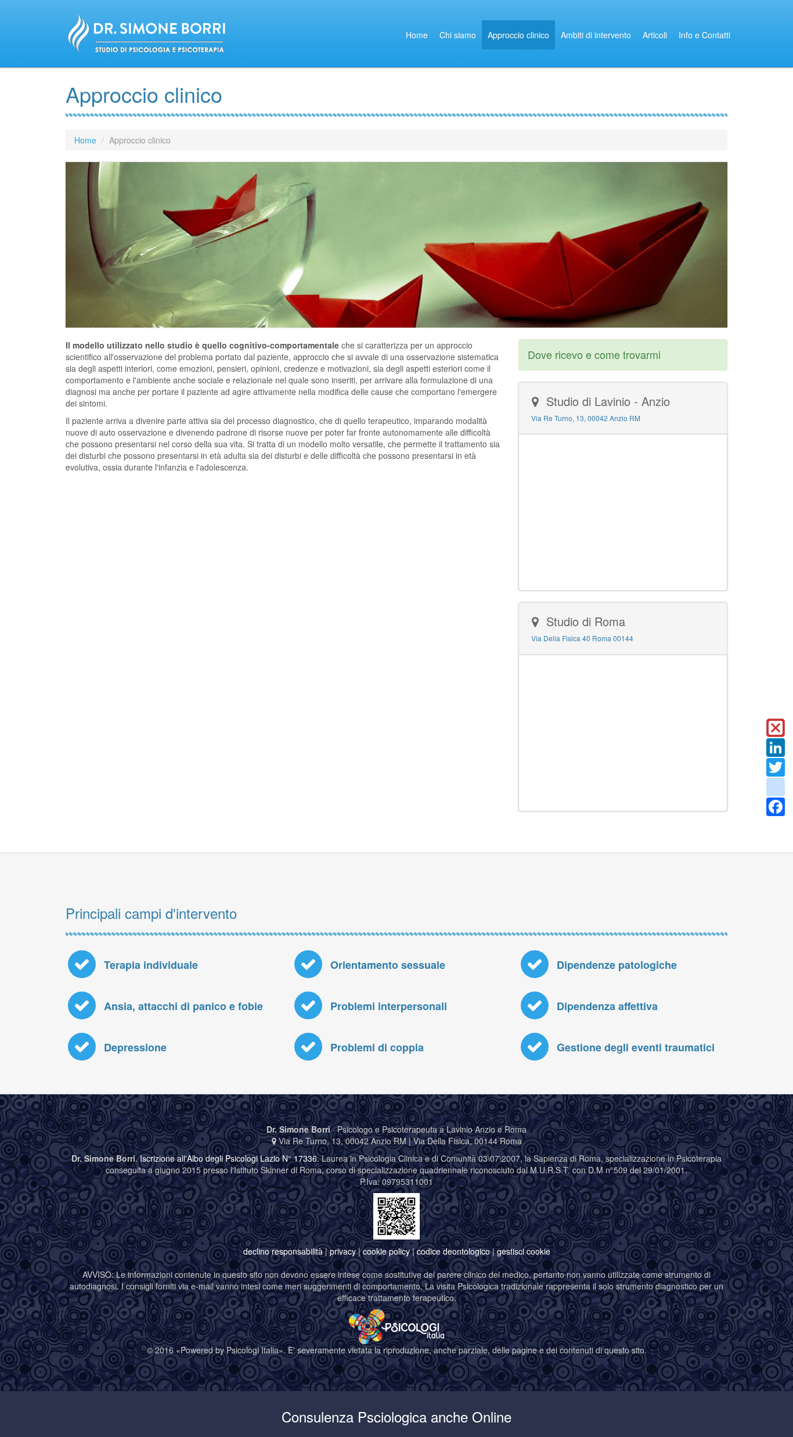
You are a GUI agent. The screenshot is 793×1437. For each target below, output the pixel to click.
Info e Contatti (704, 35)
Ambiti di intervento (596, 35)
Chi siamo (457, 35)
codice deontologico (453, 1251)
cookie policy (386, 1251)
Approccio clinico (518, 35)
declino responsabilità (283, 1251)
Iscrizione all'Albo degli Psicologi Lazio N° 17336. (229, 1158)
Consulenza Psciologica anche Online (396, 1416)
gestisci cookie (523, 1251)
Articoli (655, 35)
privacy (343, 1251)
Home (417, 35)
